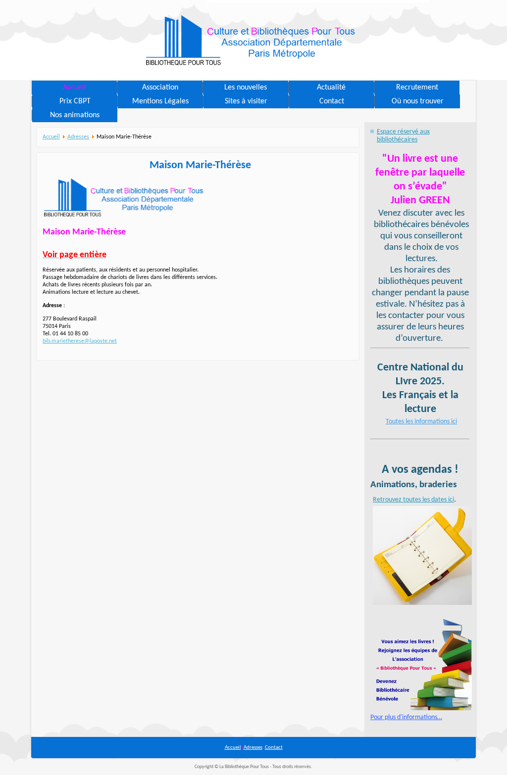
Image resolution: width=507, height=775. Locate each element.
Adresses (78, 137)
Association (160, 87)
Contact (331, 101)
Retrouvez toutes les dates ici (413, 499)
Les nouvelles (245, 87)
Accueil (74, 87)
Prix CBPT (75, 101)
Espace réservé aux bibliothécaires (403, 135)
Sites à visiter (246, 101)
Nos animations (75, 115)
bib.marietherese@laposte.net (80, 341)
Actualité (331, 87)
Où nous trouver (418, 101)
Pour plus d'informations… (406, 717)
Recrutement (417, 87)
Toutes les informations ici (421, 421)
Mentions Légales (160, 101)
